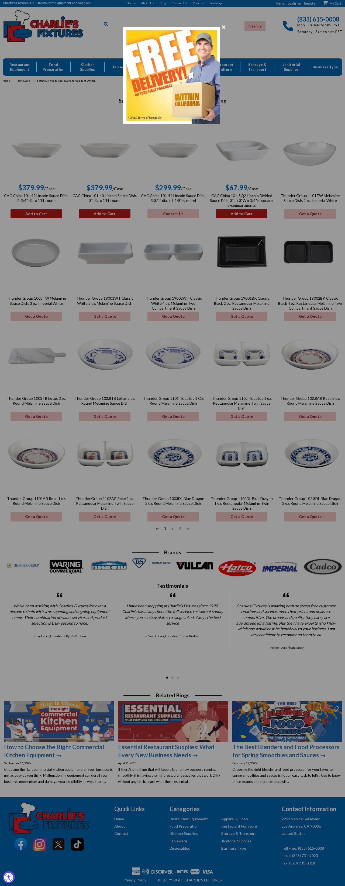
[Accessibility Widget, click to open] (9, 877)
